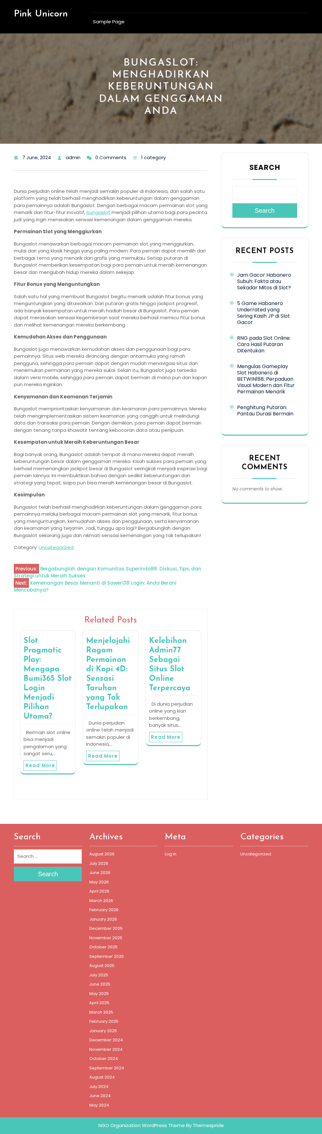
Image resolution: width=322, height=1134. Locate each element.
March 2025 (101, 1012)
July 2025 (98, 975)
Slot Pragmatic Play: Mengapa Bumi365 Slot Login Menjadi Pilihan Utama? (48, 678)
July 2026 (98, 863)
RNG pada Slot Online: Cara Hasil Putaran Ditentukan (264, 344)
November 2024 (106, 1049)
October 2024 (103, 1059)
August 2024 (102, 1077)
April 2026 (99, 891)
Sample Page (109, 21)
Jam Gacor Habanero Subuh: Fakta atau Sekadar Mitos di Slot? (264, 281)
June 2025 (99, 984)
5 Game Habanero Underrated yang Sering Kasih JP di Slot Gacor (263, 313)
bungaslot (98, 212)
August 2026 (101, 854)
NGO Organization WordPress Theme (141, 1125)
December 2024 (106, 1040)
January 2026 (103, 919)
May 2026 (99, 882)
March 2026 (101, 901)
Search (264, 167)
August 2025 (101, 966)
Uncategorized (56, 547)
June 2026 (99, 873)
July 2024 (98, 1087)
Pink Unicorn (41, 14)
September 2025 (106, 956)
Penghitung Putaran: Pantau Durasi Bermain (265, 410)
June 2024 (100, 1096)
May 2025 (99, 994)
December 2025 (106, 928)
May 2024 (99, 1105)
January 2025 (103, 1031)
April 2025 (99, 1003)
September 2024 (106, 1068)
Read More (40, 765)
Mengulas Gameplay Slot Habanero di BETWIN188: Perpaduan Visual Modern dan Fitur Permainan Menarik (266, 379)
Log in (170, 854)
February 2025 (104, 1021)
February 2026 (104, 910)
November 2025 (105, 938)
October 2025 (103, 947)
